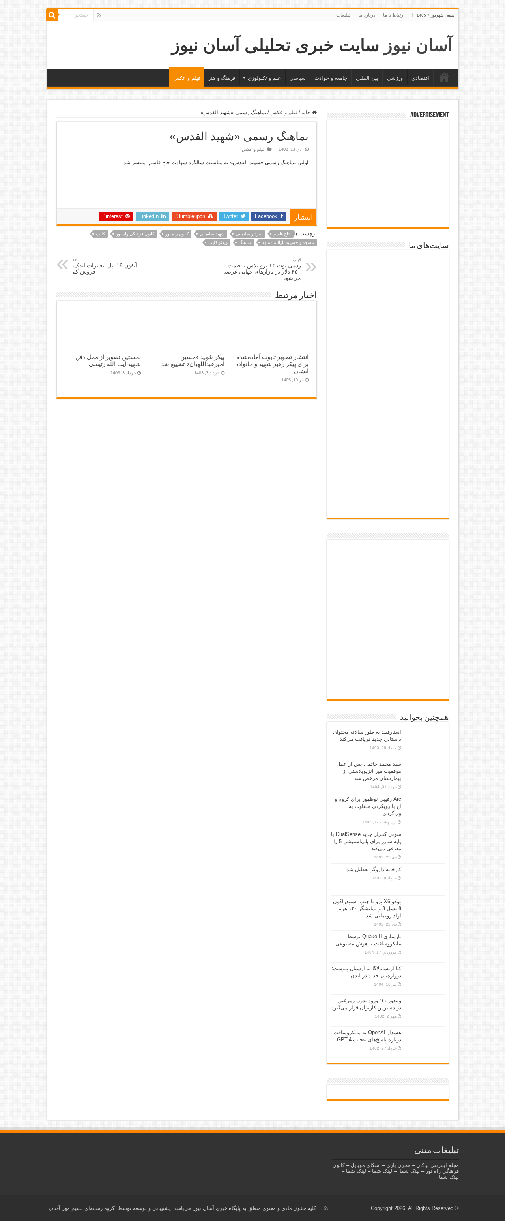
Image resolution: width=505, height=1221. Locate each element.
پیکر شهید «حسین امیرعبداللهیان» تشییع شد (192, 360)
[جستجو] (52, 15)
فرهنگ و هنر (221, 78)
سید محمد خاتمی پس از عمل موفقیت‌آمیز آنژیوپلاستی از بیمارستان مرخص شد (369, 771)
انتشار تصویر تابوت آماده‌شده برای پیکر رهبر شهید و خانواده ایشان (272, 363)
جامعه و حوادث (330, 78)
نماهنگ (245, 242)
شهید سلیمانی (212, 233)
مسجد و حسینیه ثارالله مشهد (288, 242)
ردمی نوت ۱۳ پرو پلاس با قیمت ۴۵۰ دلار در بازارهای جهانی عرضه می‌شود (262, 269)
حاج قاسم (282, 233)
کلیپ (100, 233)
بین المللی (367, 78)
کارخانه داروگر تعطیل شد (373, 869)
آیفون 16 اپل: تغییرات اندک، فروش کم (104, 266)
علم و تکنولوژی (264, 78)
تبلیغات (343, 15)
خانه (444, 77)
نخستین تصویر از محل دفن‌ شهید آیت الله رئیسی (108, 360)
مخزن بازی (398, 1165)
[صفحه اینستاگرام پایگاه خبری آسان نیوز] (387, 659)
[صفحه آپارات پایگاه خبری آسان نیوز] (388, 621)
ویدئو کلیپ (218, 242)
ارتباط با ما (393, 15)
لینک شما (410, 1171)
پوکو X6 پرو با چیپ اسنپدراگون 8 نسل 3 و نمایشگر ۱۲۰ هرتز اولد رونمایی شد (367, 908)
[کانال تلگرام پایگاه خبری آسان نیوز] (387, 684)
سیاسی (298, 78)
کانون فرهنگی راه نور (135, 233)
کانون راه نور (177, 233)
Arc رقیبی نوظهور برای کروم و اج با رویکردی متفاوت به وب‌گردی (368, 806)
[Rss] (99, 15)
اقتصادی (420, 78)
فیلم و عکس (186, 78)
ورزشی (395, 78)
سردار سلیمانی (249, 233)
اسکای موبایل (366, 1165)
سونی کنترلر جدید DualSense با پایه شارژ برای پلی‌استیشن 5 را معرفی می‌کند (366, 841)
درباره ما (366, 15)
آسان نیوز (418, 45)
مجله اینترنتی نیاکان (437, 1165)
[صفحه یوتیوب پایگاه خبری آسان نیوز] (388, 568)
